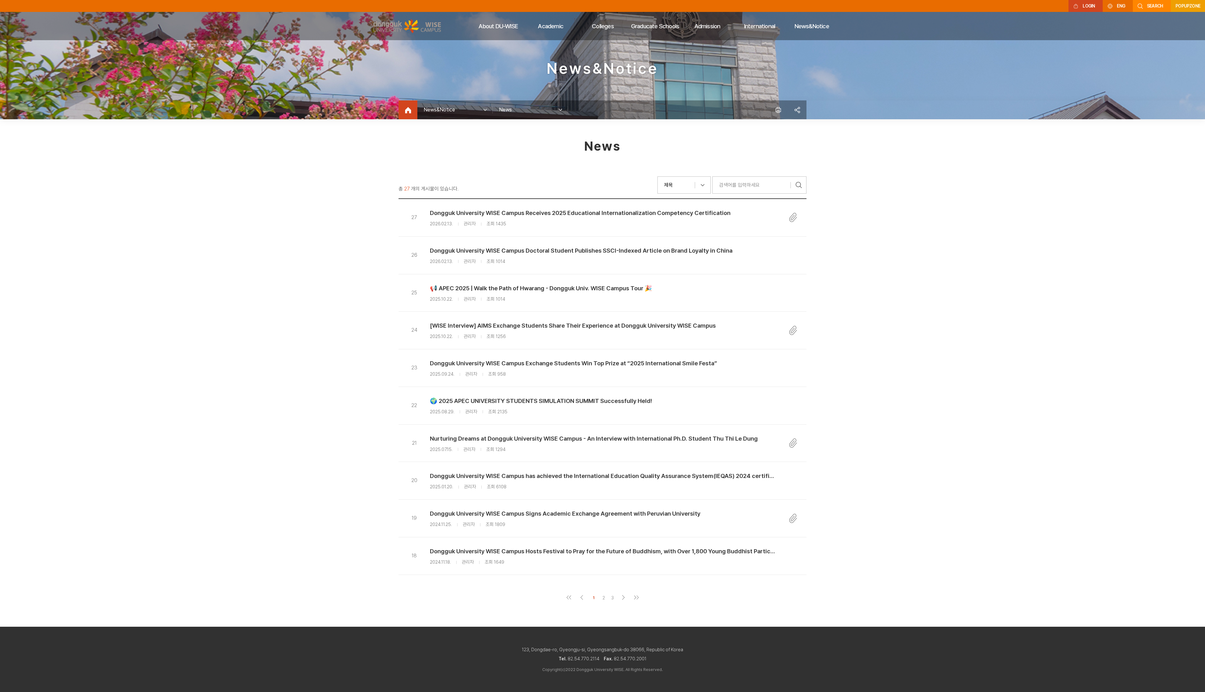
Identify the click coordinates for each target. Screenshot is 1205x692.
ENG (1121, 5)
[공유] (797, 109)
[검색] (798, 185)
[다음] (623, 597)
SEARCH (1155, 5)
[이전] (581, 597)
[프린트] (778, 109)
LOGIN (1089, 5)
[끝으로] (636, 597)
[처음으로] (568, 597)
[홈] (408, 109)
